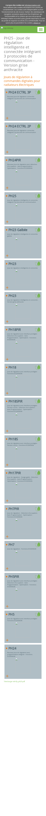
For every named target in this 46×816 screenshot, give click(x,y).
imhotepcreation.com (32, 5)
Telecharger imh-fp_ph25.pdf (14, 681)
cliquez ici (36, 23)
